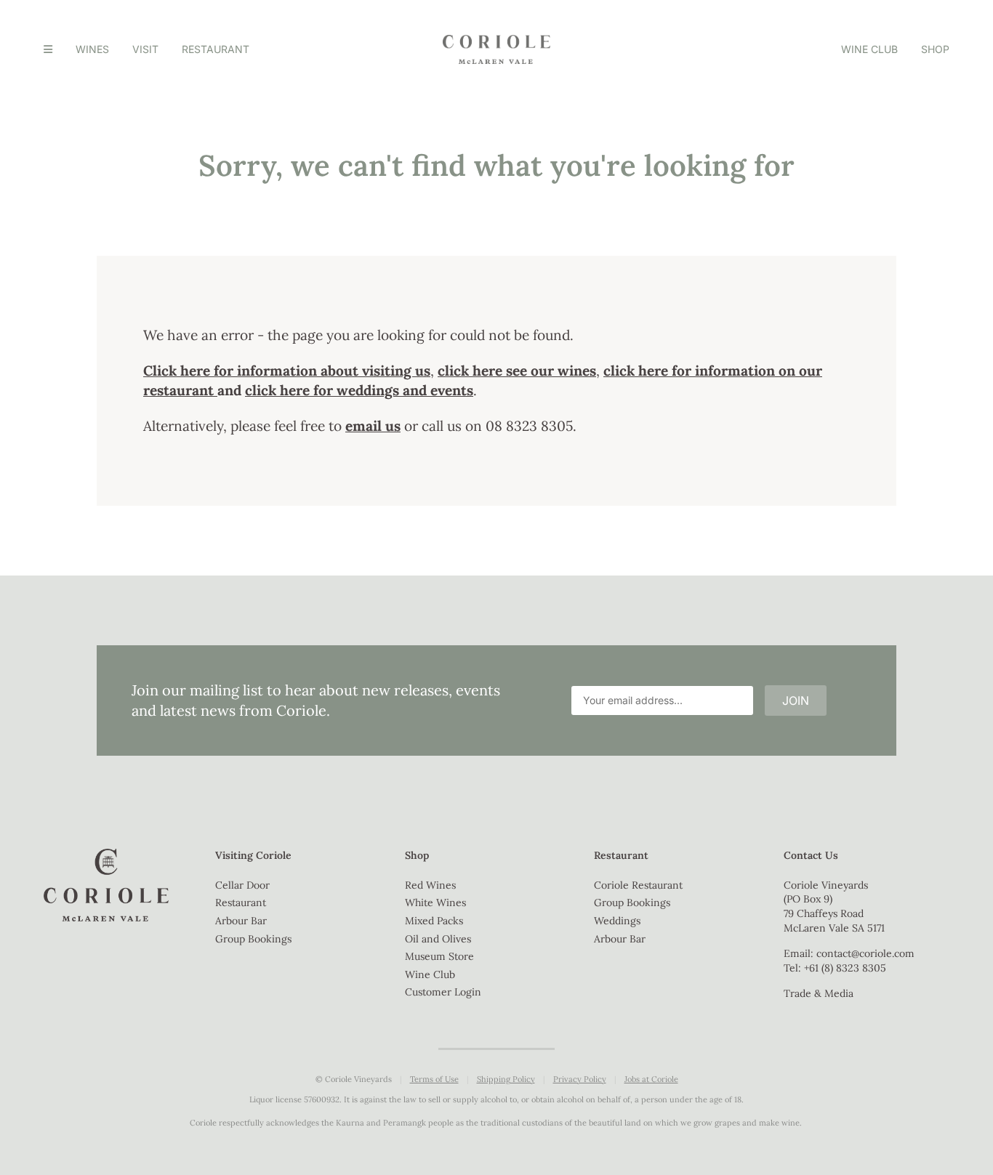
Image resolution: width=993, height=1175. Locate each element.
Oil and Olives (438, 938)
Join (795, 700)
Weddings (617, 920)
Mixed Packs (434, 920)
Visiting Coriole (253, 855)
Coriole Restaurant (638, 885)
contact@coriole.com (865, 953)
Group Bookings (253, 938)
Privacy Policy (579, 1079)
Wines (92, 49)
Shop (935, 49)
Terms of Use (434, 1079)
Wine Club (869, 49)
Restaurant (215, 49)
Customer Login (443, 991)
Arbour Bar (241, 920)
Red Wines (430, 885)
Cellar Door (242, 885)
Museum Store (439, 956)
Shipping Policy (506, 1079)
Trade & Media (818, 993)
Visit (145, 49)
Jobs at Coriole (651, 1079)
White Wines (435, 902)
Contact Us (811, 855)
